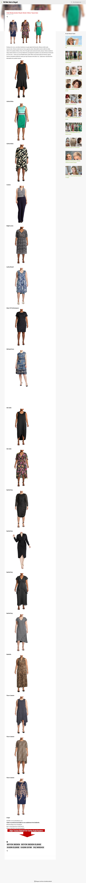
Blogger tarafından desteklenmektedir (44, 881)
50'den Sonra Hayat (10, 2)
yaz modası (38, 847)
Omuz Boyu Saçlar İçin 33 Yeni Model (72, 147)
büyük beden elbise (31, 844)
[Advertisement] (26, 397)
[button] (7, 17)
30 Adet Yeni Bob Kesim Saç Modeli (72, 75)
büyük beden (13, 844)
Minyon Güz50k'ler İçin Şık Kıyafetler (15, 828)
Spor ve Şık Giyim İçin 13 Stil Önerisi (15, 826)
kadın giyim (26, 847)
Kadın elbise (13, 847)
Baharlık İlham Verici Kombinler (14, 824)
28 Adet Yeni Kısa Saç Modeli (70, 104)
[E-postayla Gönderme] (7, 842)
